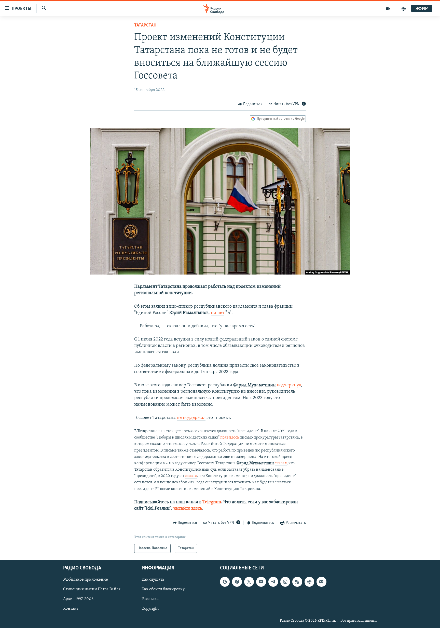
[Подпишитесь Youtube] (261, 581)
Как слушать (153, 580)
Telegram (211, 502)
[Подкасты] (309, 581)
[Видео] (388, 8)
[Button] (250, 104)
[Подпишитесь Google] (225, 581)
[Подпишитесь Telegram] (273, 581)
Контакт (70, 609)
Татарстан (145, 25)
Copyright (150, 609)
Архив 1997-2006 (78, 599)
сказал (281, 463)
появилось (229, 437)
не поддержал (191, 418)
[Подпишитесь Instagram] (285, 581)
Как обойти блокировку (163, 589)
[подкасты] (403, 8)
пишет (217, 313)
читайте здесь (187, 508)
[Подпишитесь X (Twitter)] (249, 581)
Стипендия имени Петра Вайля (91, 589)
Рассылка (150, 599)
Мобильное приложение (85, 580)
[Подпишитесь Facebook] (237, 581)
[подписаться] (321, 581)
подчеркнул (289, 385)
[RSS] (297, 581)
